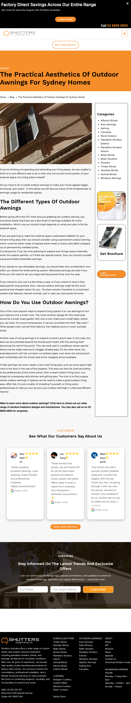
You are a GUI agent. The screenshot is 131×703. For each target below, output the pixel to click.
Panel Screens (109, 136)
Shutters (105, 162)
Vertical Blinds (109, 174)
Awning (5, 68)
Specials (109, 655)
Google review (20, 490)
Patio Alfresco (86, 645)
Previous (5, 414)
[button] (65, 19)
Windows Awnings (111, 178)
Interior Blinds (60, 665)
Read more (96, 505)
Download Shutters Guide (118, 662)
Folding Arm (85, 665)
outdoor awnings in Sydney (23, 380)
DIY (106, 645)
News (108, 652)
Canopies (106, 132)
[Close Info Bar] (127, 3)
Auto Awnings (108, 124)
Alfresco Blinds (109, 120)
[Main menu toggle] (124, 34)
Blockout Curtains (62, 686)
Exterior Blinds (60, 669)
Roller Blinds (108, 155)
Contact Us (110, 659)
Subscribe (98, 589)
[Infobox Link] (111, 242)
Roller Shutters (109, 158)
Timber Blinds (108, 166)
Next (89, 414)
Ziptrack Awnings (87, 662)
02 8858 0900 (117, 25)
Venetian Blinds (109, 170)
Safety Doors (59, 696)
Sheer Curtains (60, 689)
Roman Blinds (60, 652)
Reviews (109, 648)
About (108, 642)
